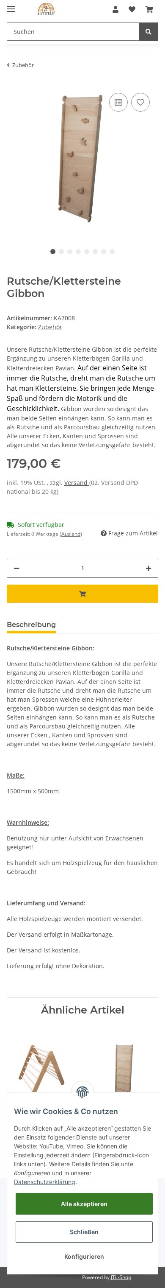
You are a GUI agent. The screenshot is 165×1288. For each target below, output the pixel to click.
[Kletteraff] (46, 9)
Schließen (84, 1231)
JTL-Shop (121, 1277)
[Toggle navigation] (11, 5)
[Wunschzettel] (132, 9)
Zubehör (50, 327)
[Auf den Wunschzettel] (140, 102)
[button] (115, 9)
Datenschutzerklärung (44, 1181)
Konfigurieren (84, 1256)
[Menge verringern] (16, 568)
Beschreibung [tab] (31, 625)
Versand (76, 483)
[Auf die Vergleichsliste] (118, 102)
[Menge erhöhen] (148, 568)
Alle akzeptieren (84, 1203)
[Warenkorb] (149, 9)
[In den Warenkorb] (82, 594)
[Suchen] (148, 31)
